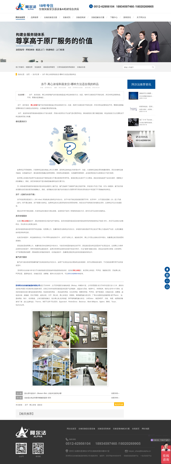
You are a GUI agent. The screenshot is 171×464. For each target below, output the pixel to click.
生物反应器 (81, 67)
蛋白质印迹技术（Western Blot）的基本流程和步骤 (42, 393)
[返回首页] (167, 286)
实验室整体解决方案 (121, 428)
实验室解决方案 (97, 17)
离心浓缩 (32, 405)
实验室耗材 (81, 17)
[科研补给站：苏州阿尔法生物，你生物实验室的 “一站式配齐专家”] (133, 109)
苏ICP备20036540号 (113, 455)
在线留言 (135, 428)
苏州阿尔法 (48, 87)
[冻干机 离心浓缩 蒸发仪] (26, 9)
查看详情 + (115, 393)
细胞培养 (29, 67)
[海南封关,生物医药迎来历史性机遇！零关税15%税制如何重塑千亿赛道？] (133, 96)
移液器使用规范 (49, 67)
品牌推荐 (34, 17)
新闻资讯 (127, 17)
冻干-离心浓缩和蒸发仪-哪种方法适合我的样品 (59, 74)
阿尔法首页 (20, 17)
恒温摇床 (38, 67)
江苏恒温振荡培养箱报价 (66, 67)
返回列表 (119, 404)
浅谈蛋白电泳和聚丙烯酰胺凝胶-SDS (37, 397)
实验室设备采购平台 (131, 455)
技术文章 (36, 74)
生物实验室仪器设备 (87, 428)
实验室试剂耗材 (104, 428)
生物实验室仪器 (50, 17)
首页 (28, 74)
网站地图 (145, 428)
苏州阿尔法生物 (78, 87)
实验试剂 (66, 17)
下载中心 (114, 17)
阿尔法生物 (62, 87)
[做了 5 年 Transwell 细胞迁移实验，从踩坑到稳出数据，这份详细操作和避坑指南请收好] (133, 122)
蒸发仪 (39, 405)
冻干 (26, 405)
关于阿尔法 (141, 17)
